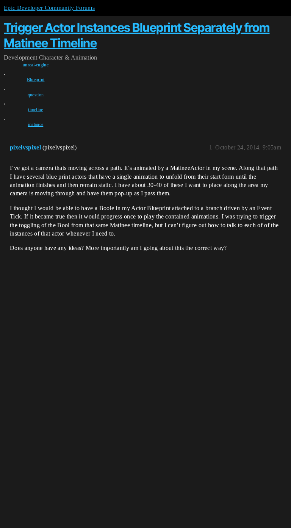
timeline (35, 109)
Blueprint (36, 79)
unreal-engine (35, 65)
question (36, 94)
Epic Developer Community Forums (49, 8)
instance (36, 124)
